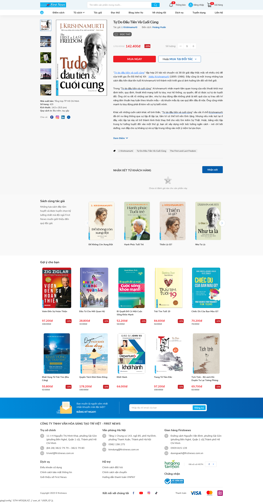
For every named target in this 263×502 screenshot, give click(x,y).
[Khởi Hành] (131, 353)
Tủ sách (78, 12)
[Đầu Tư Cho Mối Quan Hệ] (94, 288)
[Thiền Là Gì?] (173, 221)
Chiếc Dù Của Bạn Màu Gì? (204, 311)
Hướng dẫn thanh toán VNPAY (118, 477)
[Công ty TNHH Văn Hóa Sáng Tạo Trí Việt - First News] (53, 4)
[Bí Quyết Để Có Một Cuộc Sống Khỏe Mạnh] (131, 288)
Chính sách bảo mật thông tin (56, 472)
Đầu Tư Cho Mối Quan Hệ (92, 311)
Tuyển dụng (199, 12)
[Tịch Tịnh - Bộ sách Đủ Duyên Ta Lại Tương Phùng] (206, 353)
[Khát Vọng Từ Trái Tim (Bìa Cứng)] (57, 353)
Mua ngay (134, 59)
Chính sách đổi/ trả (112, 467)
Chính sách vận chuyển (114, 472)
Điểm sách (58, 12)
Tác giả (98, 12)
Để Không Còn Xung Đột (101, 244)
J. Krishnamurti (129, 27)
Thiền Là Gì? (166, 244)
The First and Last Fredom (183, 150)
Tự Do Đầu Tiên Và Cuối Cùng (151, 150)
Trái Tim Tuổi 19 (162, 311)
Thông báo (179, 4)
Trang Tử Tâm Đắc (163, 377)
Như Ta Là (200, 244)
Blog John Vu (136, 12)
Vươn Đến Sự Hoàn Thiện (54, 311)
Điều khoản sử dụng (51, 467)
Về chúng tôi (159, 12)
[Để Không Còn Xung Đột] (101, 221)
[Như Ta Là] (208, 221)
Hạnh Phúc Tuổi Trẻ (134, 244)
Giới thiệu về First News (53, 477)
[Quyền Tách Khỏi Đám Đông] (94, 353)
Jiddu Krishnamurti (159, 76)
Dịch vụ (179, 12)
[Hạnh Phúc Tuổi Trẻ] (137, 221)
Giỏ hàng (217, 4)
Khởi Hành (122, 377)
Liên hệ (219, 12)
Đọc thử (115, 12)
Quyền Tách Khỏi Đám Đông (93, 377)
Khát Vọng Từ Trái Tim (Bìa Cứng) (55, 379)
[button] (222, 223)
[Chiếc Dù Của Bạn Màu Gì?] (206, 288)
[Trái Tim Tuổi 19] (169, 288)
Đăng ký (199, 407)
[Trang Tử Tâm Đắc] (169, 353)
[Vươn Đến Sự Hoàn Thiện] (57, 288)
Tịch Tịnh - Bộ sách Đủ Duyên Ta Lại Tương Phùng (204, 379)
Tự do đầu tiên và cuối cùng (129, 72)
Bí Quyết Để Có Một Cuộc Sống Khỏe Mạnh (129, 313)
